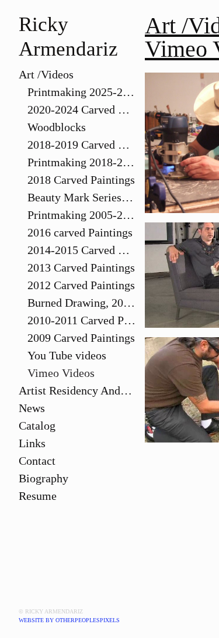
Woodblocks (56, 127)
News (32, 408)
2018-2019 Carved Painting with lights (81, 144)
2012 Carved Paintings (81, 285)
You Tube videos (66, 355)
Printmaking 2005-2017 (81, 214)
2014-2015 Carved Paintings (81, 249)
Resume (38, 495)
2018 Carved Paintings (81, 179)
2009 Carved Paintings (81, 337)
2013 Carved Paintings (81, 267)
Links (32, 443)
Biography (43, 478)
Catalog (37, 425)
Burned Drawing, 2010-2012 (81, 302)
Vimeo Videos (61, 372)
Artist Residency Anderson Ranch (77, 390)
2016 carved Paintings (80, 232)
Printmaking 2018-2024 (81, 162)
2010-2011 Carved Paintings (81, 320)
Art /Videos (46, 74)
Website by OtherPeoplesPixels (69, 620)
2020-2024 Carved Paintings (81, 109)
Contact (37, 460)
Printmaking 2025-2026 (81, 91)
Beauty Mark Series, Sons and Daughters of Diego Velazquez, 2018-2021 (81, 197)
